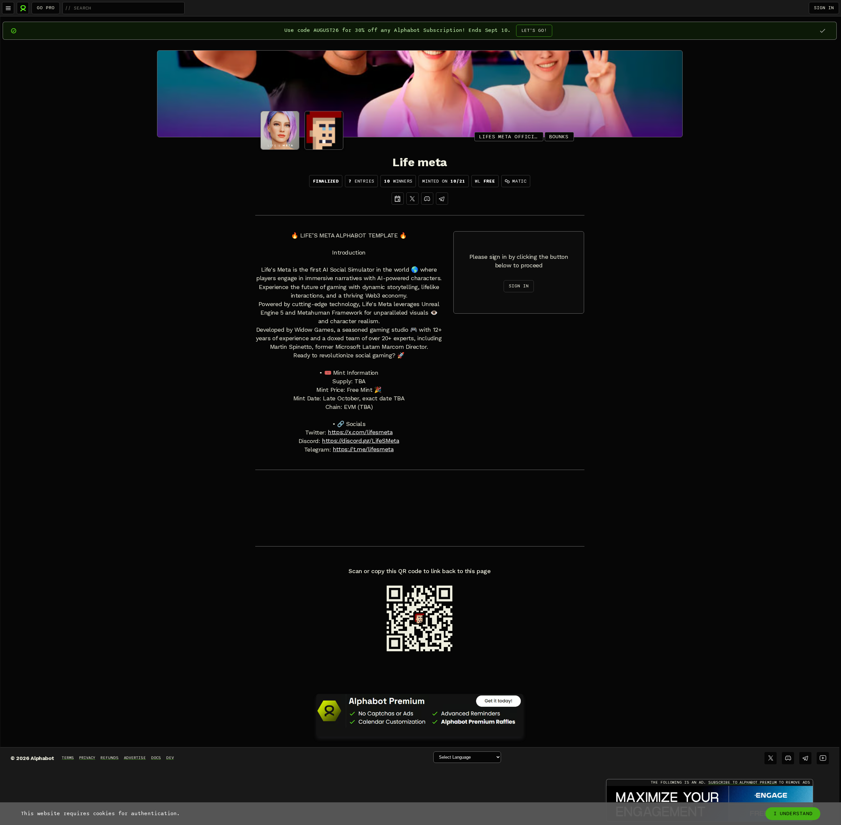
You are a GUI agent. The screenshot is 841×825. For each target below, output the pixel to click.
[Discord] (427, 198)
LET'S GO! (534, 30)
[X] (412, 198)
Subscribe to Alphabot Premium (742, 782)
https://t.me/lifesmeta (363, 449)
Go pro (46, 8)
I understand (792, 813)
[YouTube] (823, 758)
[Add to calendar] (398, 198)
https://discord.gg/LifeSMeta (360, 441)
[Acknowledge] (822, 31)
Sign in (824, 8)
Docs (156, 757)
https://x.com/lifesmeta (360, 432)
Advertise (135, 757)
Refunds (110, 757)
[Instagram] (442, 198)
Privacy (87, 757)
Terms (68, 757)
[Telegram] (805, 758)
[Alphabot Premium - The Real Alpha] (419, 710)
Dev (170, 757)
